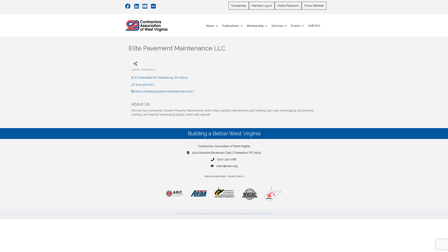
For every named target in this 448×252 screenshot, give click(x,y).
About (210, 25)
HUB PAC (314, 25)
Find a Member (314, 5)
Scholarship (238, 5)
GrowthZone (264, 213)
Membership (255, 25)
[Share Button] (135, 63)
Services (277, 25)
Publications (230, 25)
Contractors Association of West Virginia (224, 146)
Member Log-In (262, 5)
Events (295, 25)
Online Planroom (288, 5)
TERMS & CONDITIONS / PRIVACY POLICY (224, 176)
